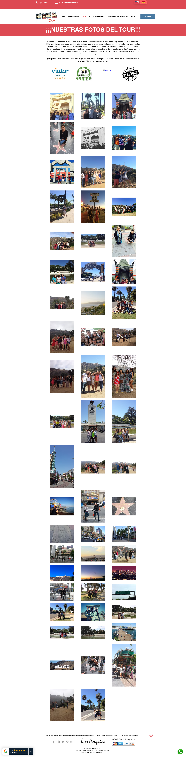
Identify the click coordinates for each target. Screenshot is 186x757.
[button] (73, 16)
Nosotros (111, 735)
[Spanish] (143, 2)
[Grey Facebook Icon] (54, 742)
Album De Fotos (95, 735)
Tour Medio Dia (67, 735)
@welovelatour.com (70, 2)
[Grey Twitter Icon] (63, 742)
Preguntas (104, 735)
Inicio (48, 735)
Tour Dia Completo (56, 735)
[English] (137, 2)
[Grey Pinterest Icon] (67, 742)
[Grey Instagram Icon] (58, 742)
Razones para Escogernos (81, 735)
